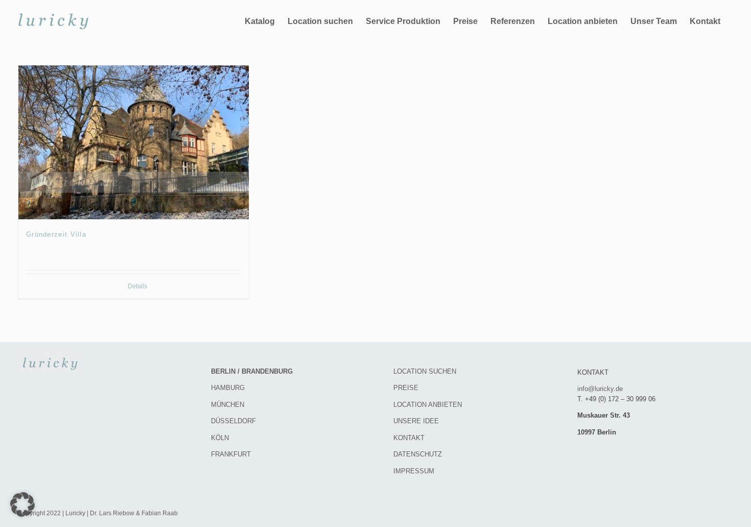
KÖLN (220, 438)
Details (137, 286)
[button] (22, 504)
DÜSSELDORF (233, 421)
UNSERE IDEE (416, 421)
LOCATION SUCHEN (424, 371)
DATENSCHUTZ (417, 454)
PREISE (405, 388)
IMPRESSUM (413, 471)
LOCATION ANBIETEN (427, 404)
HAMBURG (228, 388)
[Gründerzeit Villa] (133, 142)
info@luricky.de (600, 389)
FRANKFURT (231, 454)
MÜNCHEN (227, 404)
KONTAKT (409, 438)
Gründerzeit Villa (56, 234)
